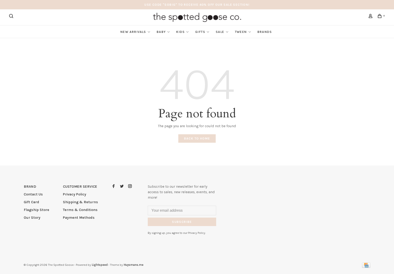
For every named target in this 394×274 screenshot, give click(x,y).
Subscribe (182, 222)
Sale (220, 32)
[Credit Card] (366, 266)
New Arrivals (133, 32)
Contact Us (33, 194)
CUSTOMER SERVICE (80, 186)
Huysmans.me (133, 264)
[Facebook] (113, 186)
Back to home (197, 138)
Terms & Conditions (80, 210)
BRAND (30, 186)
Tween (241, 32)
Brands (264, 32)
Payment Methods (79, 217)
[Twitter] (122, 186)
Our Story (32, 217)
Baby (161, 32)
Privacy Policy (74, 194)
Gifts (200, 32)
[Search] (12, 17)
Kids (180, 32)
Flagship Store (36, 210)
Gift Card (31, 202)
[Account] (371, 17)
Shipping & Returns (80, 202)
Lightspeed (100, 264)
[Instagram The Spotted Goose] (130, 186)
